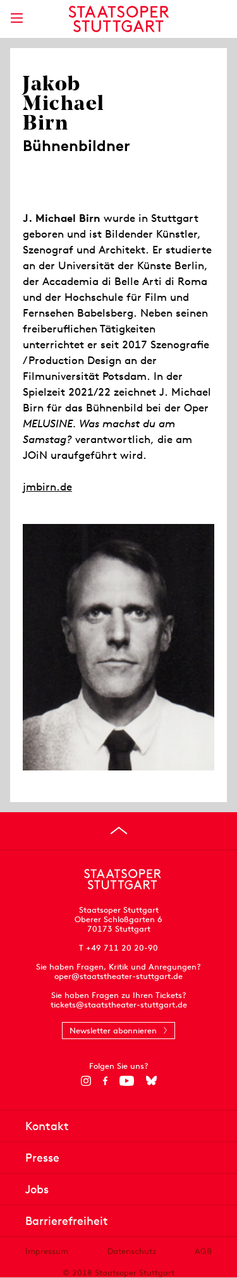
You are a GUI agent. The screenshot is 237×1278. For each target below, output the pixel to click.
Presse (42, 1157)
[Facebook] (105, 1081)
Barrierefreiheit (66, 1221)
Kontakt (47, 1126)
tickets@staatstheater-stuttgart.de (119, 1004)
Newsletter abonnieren (113, 1030)
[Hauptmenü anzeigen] (16, 18)
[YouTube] (126, 1081)
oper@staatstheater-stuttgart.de (118, 976)
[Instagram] (85, 1081)
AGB (203, 1251)
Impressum (46, 1251)
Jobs (37, 1189)
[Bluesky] (151, 1081)
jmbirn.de (47, 487)
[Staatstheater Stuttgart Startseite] (118, 19)
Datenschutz (131, 1251)
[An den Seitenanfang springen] (119, 830)
